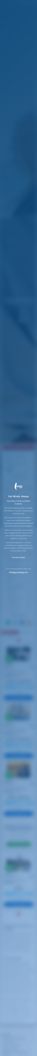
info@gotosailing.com (18, 572)
